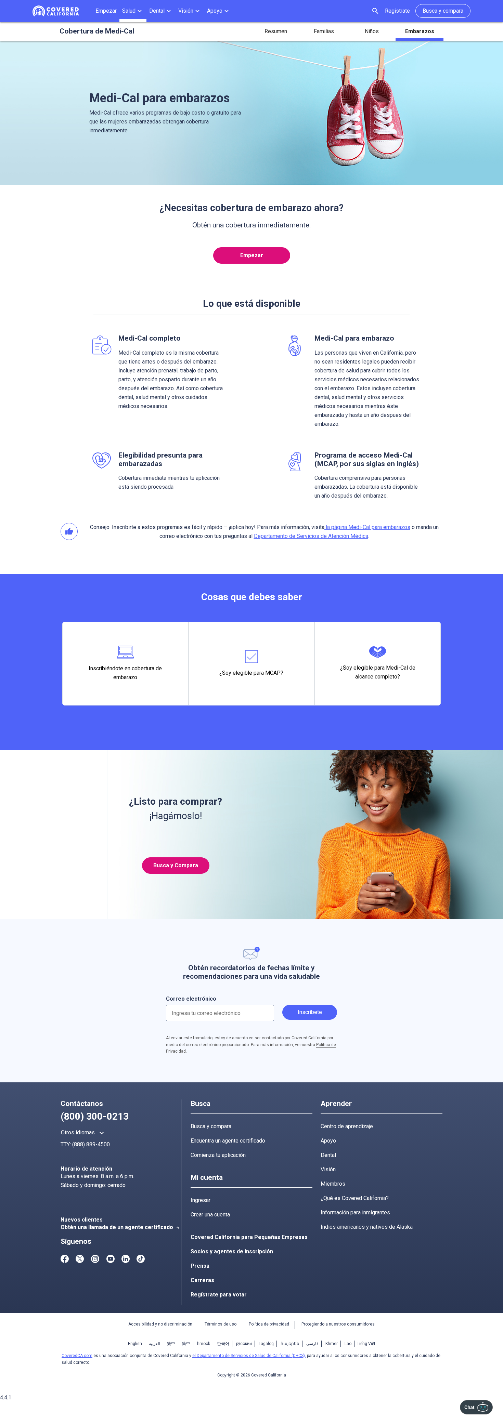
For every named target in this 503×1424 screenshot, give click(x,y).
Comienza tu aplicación (218, 1155)
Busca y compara (211, 1126)
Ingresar (200, 1200)
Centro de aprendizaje (347, 1126)
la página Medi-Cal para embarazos (367, 527)
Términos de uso (220, 1324)
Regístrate (397, 11)
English (135, 1343)
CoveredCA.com (77, 1355)
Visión (328, 1169)
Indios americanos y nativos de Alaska (367, 1227)
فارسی (312, 1343)
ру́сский (244, 1343)
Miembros (333, 1184)
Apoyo (328, 1140)
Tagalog (266, 1343)
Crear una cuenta (210, 1214)
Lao (348, 1343)
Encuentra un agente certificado (228, 1140)
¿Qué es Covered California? (355, 1198)
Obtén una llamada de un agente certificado (120, 1227)
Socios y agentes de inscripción (232, 1251)
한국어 (223, 1343)
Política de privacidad (269, 1324)
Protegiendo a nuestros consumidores (338, 1324)
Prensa (200, 1266)
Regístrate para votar (219, 1294)
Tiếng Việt (366, 1343)
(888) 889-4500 (91, 1144)
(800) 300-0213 (95, 1116)
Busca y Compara (175, 865)
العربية (154, 1343)
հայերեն (290, 1343)
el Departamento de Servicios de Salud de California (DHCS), (249, 1355)
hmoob (203, 1343)
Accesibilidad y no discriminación (160, 1324)
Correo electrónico (191, 999)
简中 (186, 1343)
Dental (328, 1155)
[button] (132, 11)
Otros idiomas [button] (83, 1133)
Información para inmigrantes (355, 1212)
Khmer (331, 1343)
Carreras (202, 1280)
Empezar (251, 255)
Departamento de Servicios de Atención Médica (311, 536)
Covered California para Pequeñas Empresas (249, 1237)
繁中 (171, 1343)
